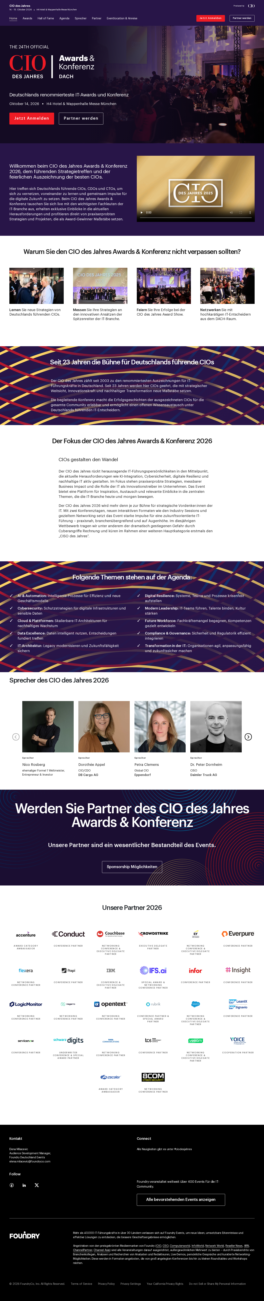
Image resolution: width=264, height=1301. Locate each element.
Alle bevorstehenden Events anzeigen (181, 1200)
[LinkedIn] (24, 1186)
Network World (214, 1246)
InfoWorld (198, 1246)
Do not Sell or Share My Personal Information (217, 1284)
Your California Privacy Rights (165, 1284)
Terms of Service (81, 1284)
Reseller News (234, 1246)
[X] (36, 1186)
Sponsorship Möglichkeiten (132, 867)
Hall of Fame (46, 18)
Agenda (64, 18)
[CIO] (251, 5)
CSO (165, 1246)
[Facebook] (11, 1186)
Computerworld (180, 1246)
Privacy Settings (131, 1284)
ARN (246, 1246)
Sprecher (81, 18)
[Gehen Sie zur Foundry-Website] (24, 1234)
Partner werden (242, 18)
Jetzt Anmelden (211, 18)
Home (13, 18)
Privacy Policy (106, 1284)
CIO (158, 1246)
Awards (27, 18)
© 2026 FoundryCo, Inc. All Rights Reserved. (37, 1284)
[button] (248, 737)
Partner (96, 18)
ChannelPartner (82, 1250)
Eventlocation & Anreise (122, 18)
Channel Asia (102, 1250)
